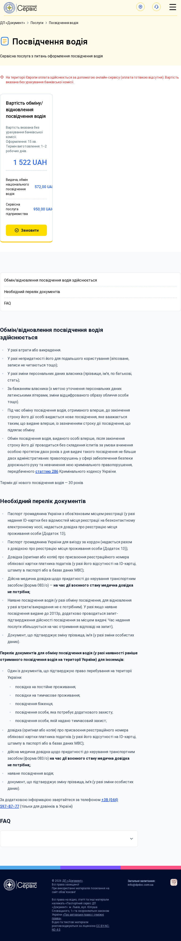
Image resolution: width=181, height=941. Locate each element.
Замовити (30, 230)
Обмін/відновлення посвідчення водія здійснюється (50, 280)
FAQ (7, 303)
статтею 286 (46, 471)
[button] (140, 7)
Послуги (37, 23)
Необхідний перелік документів (32, 292)
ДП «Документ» (12, 23)
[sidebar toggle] (172, 7)
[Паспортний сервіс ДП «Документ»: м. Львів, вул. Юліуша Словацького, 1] (20, 8)
